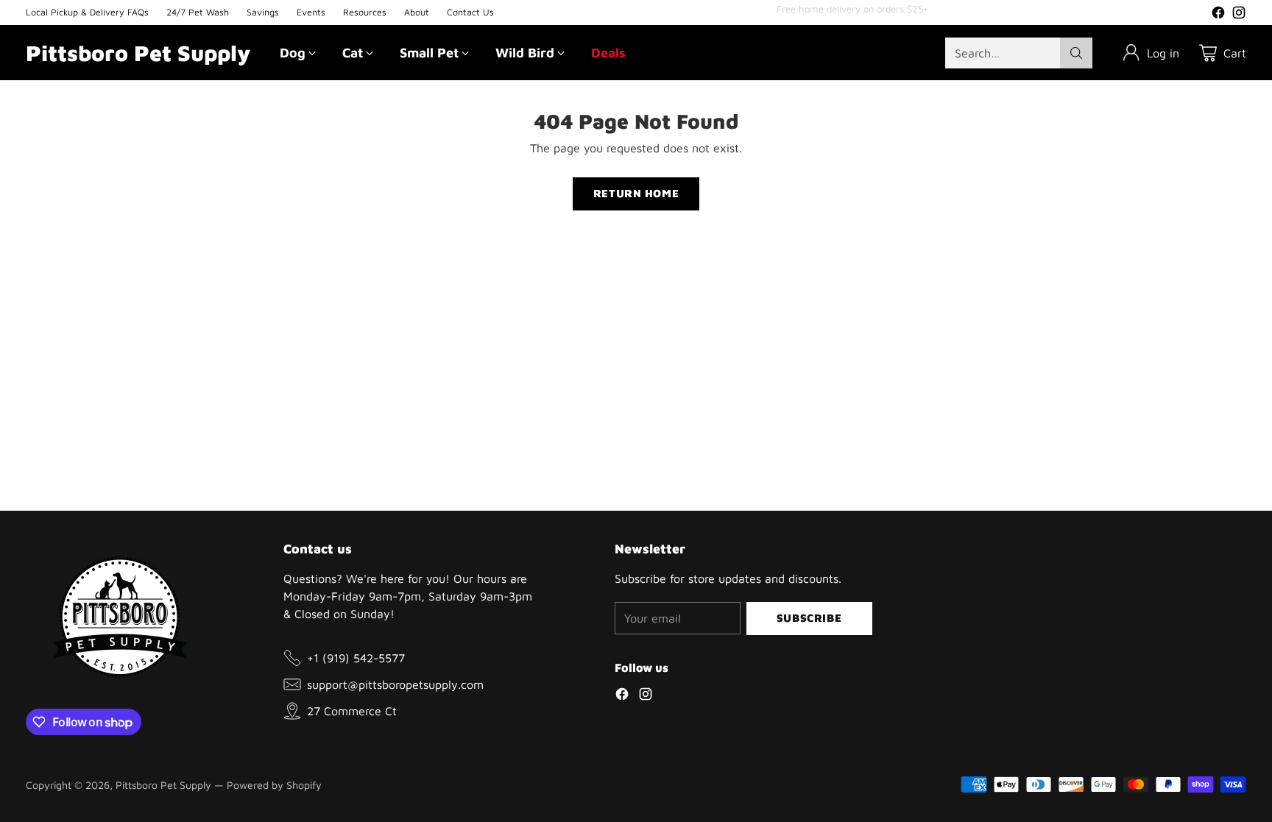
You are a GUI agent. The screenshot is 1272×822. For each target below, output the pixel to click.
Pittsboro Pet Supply (163, 785)
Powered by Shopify (274, 785)
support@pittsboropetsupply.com (395, 684)
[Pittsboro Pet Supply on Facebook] (1218, 14)
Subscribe (809, 618)
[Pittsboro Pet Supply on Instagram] (1239, 14)
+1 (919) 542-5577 (356, 658)
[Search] (1076, 53)
